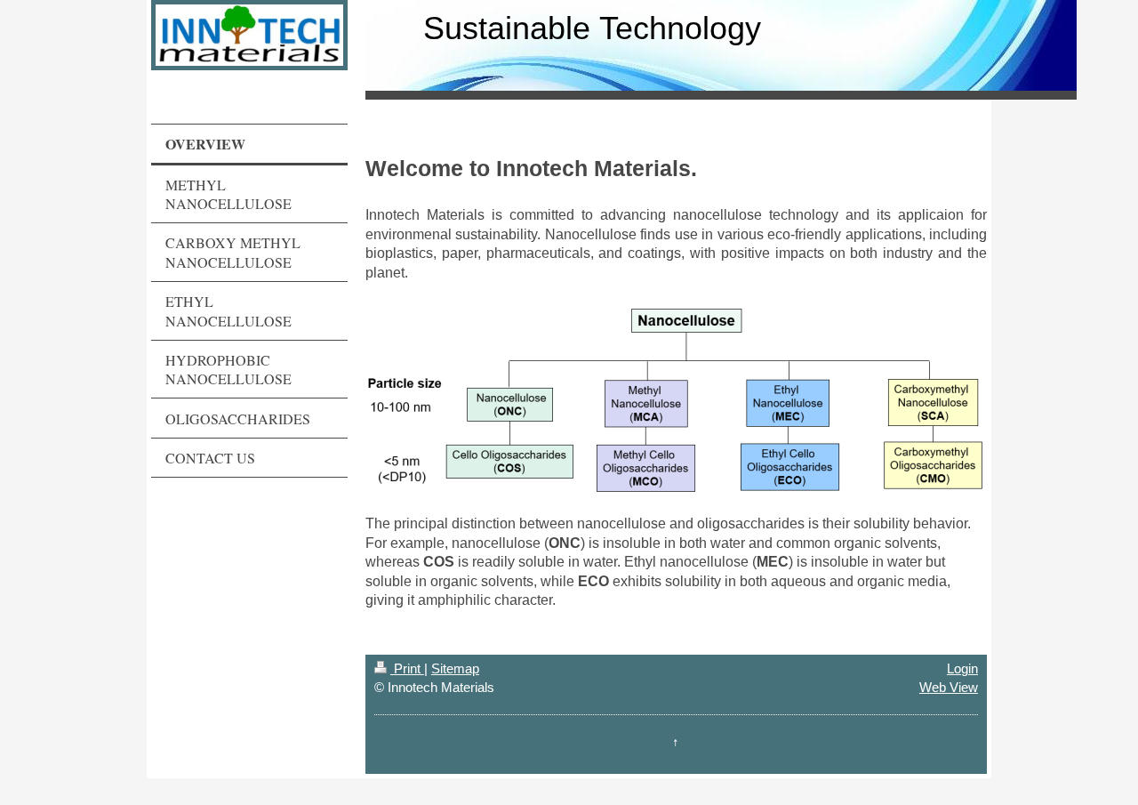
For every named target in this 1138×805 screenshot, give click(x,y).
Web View (948, 687)
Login (962, 668)
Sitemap (455, 668)
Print (407, 668)
